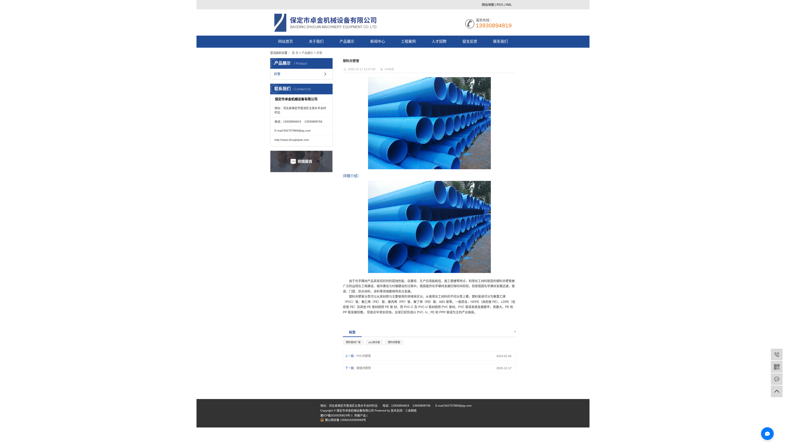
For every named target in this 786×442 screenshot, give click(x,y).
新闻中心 (377, 41)
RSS (500, 4)
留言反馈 (469, 41)
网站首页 (285, 41)
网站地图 (488, 4)
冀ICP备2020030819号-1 (336, 415)
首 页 (295, 52)
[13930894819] (777, 354)
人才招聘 (439, 41)
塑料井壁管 (394, 342)
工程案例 (408, 41)
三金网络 (411, 410)
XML (508, 4)
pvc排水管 (374, 342)
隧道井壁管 (364, 368)
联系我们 (500, 41)
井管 (319, 52)
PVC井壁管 (364, 355)
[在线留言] (777, 379)
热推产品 (360, 415)
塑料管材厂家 (353, 342)
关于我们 (316, 41)
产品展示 (347, 41)
